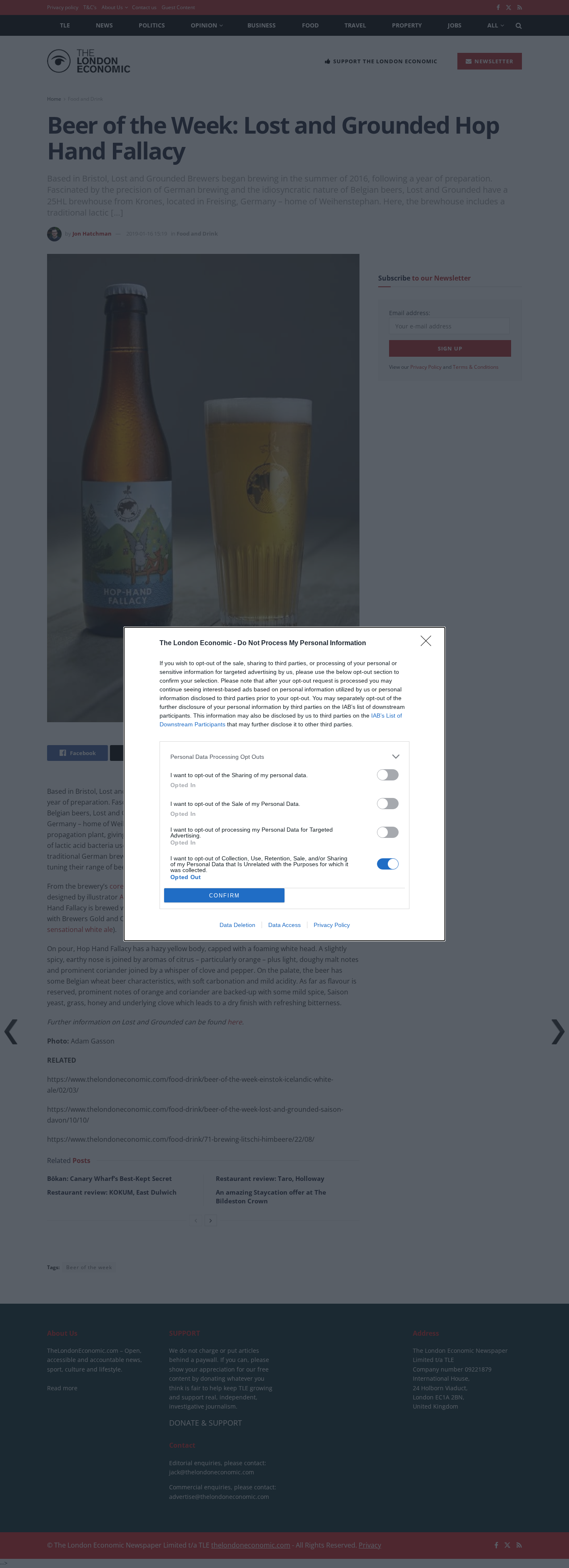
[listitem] (284, 756)
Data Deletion (237, 925)
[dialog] (284, 784)
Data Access (284, 925)
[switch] (388, 774)
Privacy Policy (332, 925)
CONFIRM (224, 895)
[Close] (429, 643)
